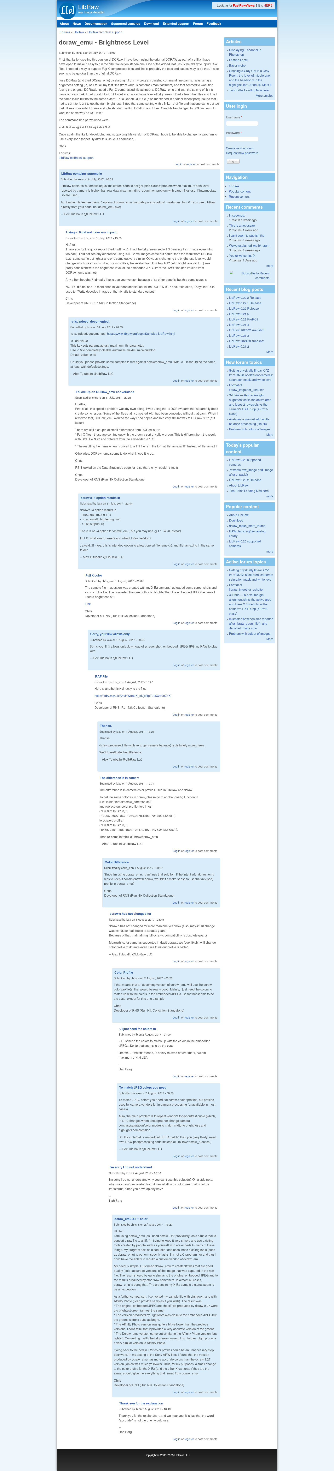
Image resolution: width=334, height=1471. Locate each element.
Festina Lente (238, 60)
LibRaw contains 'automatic (81, 173)
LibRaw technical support (104, 32)
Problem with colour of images (249, 429)
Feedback (214, 23)
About (64, 23)
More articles (264, 95)
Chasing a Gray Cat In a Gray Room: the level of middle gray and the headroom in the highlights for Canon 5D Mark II (250, 78)
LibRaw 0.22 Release (244, 308)
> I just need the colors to (137, 1028)
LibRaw (88, 6)
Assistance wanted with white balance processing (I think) (249, 421)
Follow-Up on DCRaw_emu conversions (105, 392)
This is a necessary (242, 225)
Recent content (239, 196)
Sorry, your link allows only (110, 634)
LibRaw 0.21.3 (239, 335)
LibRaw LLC (182, 1455)
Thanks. (106, 725)
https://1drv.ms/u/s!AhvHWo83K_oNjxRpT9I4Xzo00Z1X (133, 695)
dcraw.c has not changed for (130, 913)
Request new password (242, 153)
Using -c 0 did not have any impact (91, 232)
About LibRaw (239, 485)
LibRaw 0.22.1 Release (245, 303)
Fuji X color (93, 575)
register (191, 164)
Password (234, 132)
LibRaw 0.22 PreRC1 (243, 319)
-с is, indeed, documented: (90, 321)
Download (151, 23)
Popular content (239, 191)
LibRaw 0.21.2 (239, 346)
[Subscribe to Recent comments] (249, 275)
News (77, 23)
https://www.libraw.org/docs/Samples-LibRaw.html (141, 333)
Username (234, 117)
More (269, 352)
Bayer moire (237, 65)
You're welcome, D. (242, 255)
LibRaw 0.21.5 (239, 314)
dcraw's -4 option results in (100, 497)
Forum (198, 23)
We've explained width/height (249, 245)
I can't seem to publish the (246, 235)
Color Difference (117, 862)
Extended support (176, 23)
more (269, 265)
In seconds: (237, 215)
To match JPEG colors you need (142, 1087)
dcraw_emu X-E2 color (130, 1219)
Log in (178, 164)
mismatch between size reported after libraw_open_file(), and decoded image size (251, 623)
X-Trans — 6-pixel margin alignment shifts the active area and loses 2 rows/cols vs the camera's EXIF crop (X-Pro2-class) (250, 404)
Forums (65, 32)
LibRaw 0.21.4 (239, 324)
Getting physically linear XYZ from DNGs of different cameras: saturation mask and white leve (251, 375)
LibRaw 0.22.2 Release (245, 297)
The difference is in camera (119, 777)
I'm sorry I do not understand (131, 1167)
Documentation (96, 23)
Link (88, 604)
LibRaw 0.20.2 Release (245, 480)
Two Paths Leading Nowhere (249, 90)
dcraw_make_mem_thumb (247, 525)
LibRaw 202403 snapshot (246, 341)
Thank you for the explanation (141, 1403)
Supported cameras (125, 23)
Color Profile (123, 972)
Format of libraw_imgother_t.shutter (246, 387)
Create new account (239, 148)
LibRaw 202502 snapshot (246, 330)
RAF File (101, 676)
